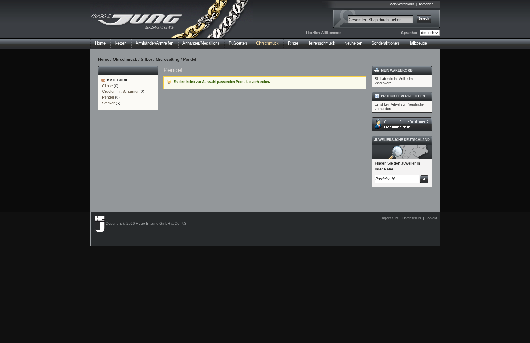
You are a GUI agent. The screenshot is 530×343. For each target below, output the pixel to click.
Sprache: (409, 33)
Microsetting (167, 59)
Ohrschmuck (125, 59)
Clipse (107, 86)
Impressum (389, 218)
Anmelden (426, 4)
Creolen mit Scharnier (120, 91)
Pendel (108, 97)
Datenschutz (411, 218)
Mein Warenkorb (402, 4)
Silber (146, 59)
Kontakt (431, 218)
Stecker (108, 103)
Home (100, 43)
